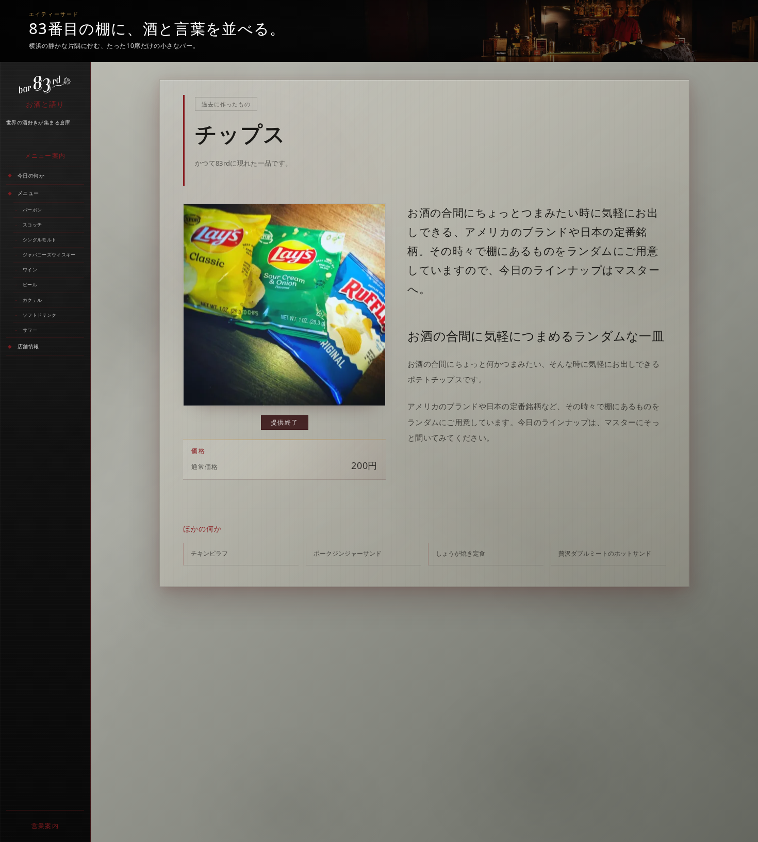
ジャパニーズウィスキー (49, 254)
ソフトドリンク (39, 315)
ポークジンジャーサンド (348, 553)
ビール (30, 285)
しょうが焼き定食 (460, 553)
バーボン (32, 209)
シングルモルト (39, 239)
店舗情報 (28, 346)
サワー (30, 330)
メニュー (28, 193)
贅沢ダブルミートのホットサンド (604, 553)
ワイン (30, 269)
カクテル (32, 300)
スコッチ (32, 224)
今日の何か (31, 175)
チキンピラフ (209, 553)
